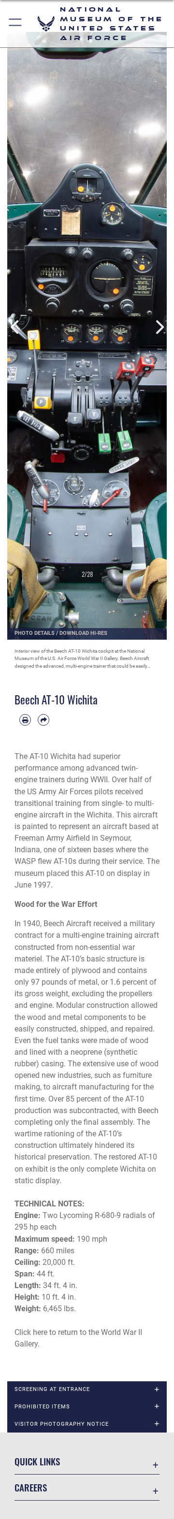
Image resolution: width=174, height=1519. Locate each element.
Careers (30, 1487)
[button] (15, 23)
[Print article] (25, 720)
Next (159, 327)
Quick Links (37, 1461)
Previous (15, 327)
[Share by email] (43, 720)
